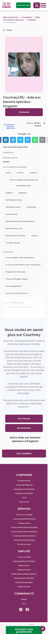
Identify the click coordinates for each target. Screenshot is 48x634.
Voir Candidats (24, 453)
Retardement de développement (20, 221)
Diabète (9, 192)
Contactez (24, 112)
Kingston (32, 20)
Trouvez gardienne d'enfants (24, 519)
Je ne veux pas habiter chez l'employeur (23, 264)
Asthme (20, 172)
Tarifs (24, 497)
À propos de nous (24, 481)
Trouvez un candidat (24, 515)
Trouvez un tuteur (24, 544)
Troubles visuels (12, 242)
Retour (10, 30)
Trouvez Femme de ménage (24, 540)
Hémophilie (31, 207)
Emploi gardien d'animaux (24, 578)
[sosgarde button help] (42, 628)
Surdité (34, 235)
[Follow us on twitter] (21, 609)
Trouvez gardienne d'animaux (24, 536)
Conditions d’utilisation (24, 493)
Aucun (8, 172)
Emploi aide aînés (24, 570)
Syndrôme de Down (14, 228)
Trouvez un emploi (24, 557)
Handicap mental (12, 207)
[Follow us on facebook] (27, 609)
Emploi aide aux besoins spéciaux (24, 574)
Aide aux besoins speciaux (21, 18)
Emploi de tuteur (24, 586)
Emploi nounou (24, 565)
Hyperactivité (11, 214)
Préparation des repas (15, 272)
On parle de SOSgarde (24, 485)
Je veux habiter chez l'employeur (19, 257)
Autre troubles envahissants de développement (24, 182)
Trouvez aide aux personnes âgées (24, 527)
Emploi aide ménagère (24, 582)
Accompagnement (13, 286)
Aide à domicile (10, 17)
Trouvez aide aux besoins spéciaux (24, 531)
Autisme (33, 172)
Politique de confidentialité (24, 489)
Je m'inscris (24, 418)
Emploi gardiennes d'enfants (24, 561)
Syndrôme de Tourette (15, 235)
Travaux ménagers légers (16, 279)
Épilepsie (23, 192)
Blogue (24, 599)
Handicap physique (13, 200)
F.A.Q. (24, 603)
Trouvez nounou (24, 523)
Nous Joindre (24, 502)
